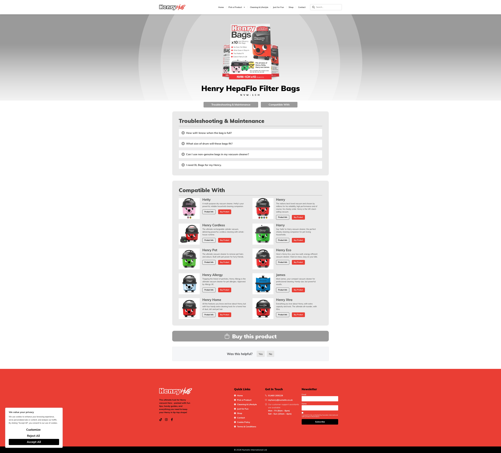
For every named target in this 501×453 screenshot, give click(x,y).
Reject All (33, 436)
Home (221, 7)
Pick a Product (235, 7)
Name (304, 404)
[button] (250, 133)
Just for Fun (278, 7)
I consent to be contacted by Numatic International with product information (320, 415)
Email (304, 395)
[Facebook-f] (171, 419)
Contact (302, 7)
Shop (291, 7)
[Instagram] (166, 419)
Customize (33, 429)
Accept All (34, 442)
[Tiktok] (160, 419)
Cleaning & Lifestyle (259, 7)
